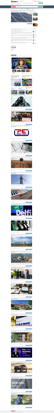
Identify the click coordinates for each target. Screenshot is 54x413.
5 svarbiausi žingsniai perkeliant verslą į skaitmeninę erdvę (19, 141)
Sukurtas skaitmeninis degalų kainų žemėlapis (17, 219)
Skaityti (29, 109)
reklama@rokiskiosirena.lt (40, 1)
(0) (33, 10)
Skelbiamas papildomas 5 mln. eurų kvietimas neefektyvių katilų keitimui (21, 188)
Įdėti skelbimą (13, 6)
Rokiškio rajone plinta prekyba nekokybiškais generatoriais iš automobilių (35, 22)
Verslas (11, 109)
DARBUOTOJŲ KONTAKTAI (18, 4)
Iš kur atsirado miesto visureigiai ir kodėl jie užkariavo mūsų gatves (20, 361)
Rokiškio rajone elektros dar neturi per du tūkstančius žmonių (29, 88)
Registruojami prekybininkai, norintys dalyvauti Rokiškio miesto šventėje (21, 110)
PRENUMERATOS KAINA (13, 4)
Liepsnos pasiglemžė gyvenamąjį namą (34, 27)
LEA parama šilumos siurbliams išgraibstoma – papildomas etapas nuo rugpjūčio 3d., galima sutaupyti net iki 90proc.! (20, 267)
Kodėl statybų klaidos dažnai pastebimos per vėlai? (18, 95)
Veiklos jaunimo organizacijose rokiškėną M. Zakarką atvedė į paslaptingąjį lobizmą (15, 76)
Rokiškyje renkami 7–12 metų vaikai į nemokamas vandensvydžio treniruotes (27, 76)
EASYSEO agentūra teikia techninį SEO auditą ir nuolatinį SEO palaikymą (21, 346)
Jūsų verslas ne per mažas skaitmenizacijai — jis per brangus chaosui (20, 283)
